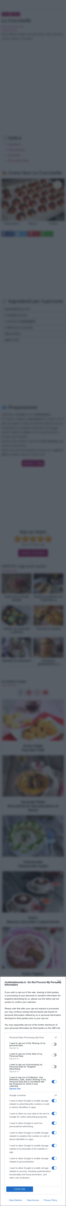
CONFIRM (19, 1189)
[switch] (54, 1044)
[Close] (60, 982)
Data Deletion (15, 1200)
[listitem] (33, 1037)
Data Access (33, 1200)
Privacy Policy (50, 1200)
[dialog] (33, 1091)
